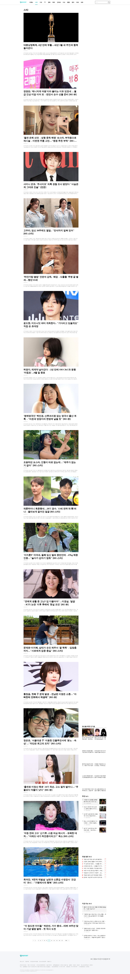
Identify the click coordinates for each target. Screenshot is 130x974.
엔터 (73, 2)
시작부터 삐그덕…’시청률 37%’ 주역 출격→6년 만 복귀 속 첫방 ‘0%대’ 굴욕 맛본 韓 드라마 (94, 866)
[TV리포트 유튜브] (91, 959)
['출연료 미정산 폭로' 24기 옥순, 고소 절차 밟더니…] (51, 775)
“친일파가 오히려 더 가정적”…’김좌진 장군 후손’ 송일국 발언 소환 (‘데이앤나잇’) (94, 872)
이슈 (64, 2)
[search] (108, 2)
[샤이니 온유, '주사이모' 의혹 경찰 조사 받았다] (51, 172)
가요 (41, 2)
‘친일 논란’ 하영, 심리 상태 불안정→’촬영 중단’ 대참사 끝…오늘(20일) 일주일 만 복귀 (94, 859)
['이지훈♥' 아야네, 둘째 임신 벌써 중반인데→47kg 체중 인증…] (51, 543)
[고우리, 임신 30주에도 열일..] (51, 219)
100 (66, 940)
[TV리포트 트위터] (97, 959)
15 (62, 940)
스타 (36, 2)
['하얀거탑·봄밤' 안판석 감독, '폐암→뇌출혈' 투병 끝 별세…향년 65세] (51, 265)
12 (54, 940)
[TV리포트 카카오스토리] (106, 959)
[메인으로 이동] (23, 2)
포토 (82, 2)
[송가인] (94, 830)
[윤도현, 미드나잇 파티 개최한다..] (51, 311)
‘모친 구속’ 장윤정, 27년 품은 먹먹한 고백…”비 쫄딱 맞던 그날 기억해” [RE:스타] (94, 868)
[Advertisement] (14, 31)
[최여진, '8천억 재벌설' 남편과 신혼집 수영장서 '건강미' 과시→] (51, 868)
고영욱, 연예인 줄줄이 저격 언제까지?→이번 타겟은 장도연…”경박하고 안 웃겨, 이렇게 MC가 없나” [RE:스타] (94, 861)
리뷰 (77, 2)
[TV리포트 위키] (102, 959)
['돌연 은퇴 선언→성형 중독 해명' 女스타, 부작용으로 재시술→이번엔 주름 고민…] (51, 126)
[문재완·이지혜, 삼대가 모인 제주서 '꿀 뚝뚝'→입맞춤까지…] (51, 636)
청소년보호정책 (42, 961)
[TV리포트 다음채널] (100, 959)
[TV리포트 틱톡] (95, 959)
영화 (49, 2)
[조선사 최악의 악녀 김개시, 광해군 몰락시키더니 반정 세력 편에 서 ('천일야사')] (94, 808)
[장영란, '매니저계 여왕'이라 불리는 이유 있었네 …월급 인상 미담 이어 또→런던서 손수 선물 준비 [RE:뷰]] (51, 80)
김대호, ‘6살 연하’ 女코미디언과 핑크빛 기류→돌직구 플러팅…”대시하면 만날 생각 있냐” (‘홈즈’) (94, 877)
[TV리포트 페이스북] (98, 959)
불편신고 (49, 961)
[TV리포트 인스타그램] (93, 959)
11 (51, 940)
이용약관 (27, 961)
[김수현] (94, 815)
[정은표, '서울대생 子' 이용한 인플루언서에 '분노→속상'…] (51, 729)
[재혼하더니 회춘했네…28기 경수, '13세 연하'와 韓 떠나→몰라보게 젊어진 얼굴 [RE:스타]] (51, 497)
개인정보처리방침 (34, 961)
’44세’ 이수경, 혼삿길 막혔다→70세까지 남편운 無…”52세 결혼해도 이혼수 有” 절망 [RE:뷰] (94, 870)
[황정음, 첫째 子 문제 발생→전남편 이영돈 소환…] (51, 682)
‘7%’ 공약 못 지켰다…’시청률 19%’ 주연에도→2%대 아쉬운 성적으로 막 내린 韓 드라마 (94, 863)
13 (56, 940)
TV (45, 2)
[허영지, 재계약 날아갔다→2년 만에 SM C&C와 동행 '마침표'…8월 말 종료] (51, 358)
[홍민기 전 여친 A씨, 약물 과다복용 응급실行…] (94, 908)
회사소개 (22, 961)
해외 (54, 2)
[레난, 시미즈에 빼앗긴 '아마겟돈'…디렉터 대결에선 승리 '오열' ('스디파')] (94, 822)
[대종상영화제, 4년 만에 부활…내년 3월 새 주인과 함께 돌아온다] (51, 33)
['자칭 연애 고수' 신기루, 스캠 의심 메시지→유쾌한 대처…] (51, 821)
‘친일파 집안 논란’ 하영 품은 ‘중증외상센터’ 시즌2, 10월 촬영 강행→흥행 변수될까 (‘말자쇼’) (94, 875)
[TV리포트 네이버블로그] (109, 959)
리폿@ (31, 2)
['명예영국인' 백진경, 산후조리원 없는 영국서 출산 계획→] (51, 404)
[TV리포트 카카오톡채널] (107, 959)
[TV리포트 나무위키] (104, 959)
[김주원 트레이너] (94, 937)
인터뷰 (59, 2)
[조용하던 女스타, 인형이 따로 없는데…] (51, 450)
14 (59, 940)
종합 (68, 2)
